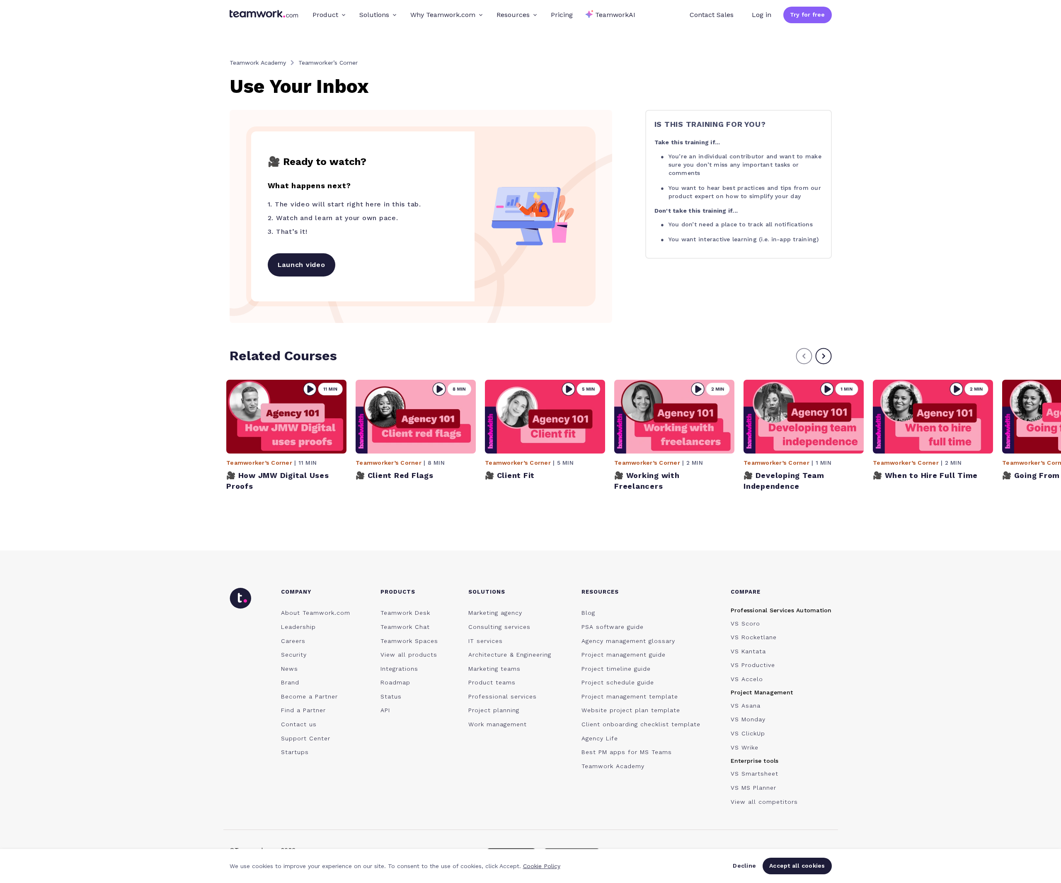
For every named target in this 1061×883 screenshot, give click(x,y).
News (289, 668)
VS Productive (753, 665)
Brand (290, 682)
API (385, 710)
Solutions (374, 15)
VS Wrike (744, 747)
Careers (293, 641)
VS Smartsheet (754, 773)
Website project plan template (630, 710)
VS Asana (746, 705)
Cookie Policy (541, 866)
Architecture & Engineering (509, 654)
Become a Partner (309, 696)
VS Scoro (745, 623)
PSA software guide (612, 626)
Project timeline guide (616, 668)
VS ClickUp (748, 733)
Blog (588, 612)
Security (294, 654)
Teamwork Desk (405, 612)
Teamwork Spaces (409, 641)
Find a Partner (303, 710)
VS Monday (748, 719)
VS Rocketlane (754, 637)
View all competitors (764, 801)
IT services (485, 641)
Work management (497, 724)
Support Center (305, 738)
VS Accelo (747, 679)
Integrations (399, 668)
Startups (295, 752)
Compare (746, 592)
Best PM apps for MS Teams (626, 752)
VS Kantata (748, 651)
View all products (408, 654)
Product (325, 15)
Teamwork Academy (258, 62)
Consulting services (499, 626)
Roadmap (395, 682)
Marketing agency (495, 612)
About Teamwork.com (315, 612)
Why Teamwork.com (442, 15)
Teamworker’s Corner (328, 62)
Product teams (492, 682)
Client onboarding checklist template (640, 724)
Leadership (298, 626)
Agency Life (599, 738)
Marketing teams (494, 668)
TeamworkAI (615, 15)
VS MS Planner (753, 787)
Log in (761, 15)
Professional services (502, 696)
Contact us (299, 724)
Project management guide (623, 654)
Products (397, 592)
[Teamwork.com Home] (264, 15)
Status (391, 696)
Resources (513, 15)
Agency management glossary (628, 641)
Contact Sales (712, 15)
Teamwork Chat (405, 626)
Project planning (493, 710)
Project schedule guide (617, 682)
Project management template (629, 696)
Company (296, 592)
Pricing (562, 15)
